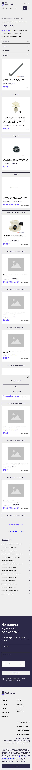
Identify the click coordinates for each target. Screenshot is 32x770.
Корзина (5, 716)
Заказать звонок (24, 730)
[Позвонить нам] (16, 8)
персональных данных (13, 680)
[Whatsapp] (3, 8)
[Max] (11, 8)
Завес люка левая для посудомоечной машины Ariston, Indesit (14, 313)
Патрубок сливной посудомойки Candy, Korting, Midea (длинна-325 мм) (14, 80)
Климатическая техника (20, 30)
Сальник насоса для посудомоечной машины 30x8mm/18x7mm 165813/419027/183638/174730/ (15, 160)
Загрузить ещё (14, 524)
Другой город (16, 391)
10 (23, 531)
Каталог (5, 704)
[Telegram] (7, 8)
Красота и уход (17, 33)
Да (16, 387)
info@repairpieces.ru (22, 734)
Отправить (16, 673)
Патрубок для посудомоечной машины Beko (15, 427)
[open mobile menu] (29, 8)
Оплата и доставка (20, 705)
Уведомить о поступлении (16, 212)
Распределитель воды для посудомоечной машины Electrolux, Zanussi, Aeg (15, 501)
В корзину (16, 94)
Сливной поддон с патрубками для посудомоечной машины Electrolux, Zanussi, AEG (15, 237)
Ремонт (4, 708)
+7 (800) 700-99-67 (23, 726)
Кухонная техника (6, 30)
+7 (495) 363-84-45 (23, 722)
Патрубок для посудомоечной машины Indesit (15, 464)
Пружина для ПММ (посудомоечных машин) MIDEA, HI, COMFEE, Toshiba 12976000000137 (15, 198)
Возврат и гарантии (20, 710)
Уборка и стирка (6, 33)
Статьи (19, 700)
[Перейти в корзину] (25, 8)
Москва (26, 3)
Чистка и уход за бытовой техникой (11, 36)
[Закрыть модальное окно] (28, 377)
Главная (5, 700)
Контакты (5, 712)
